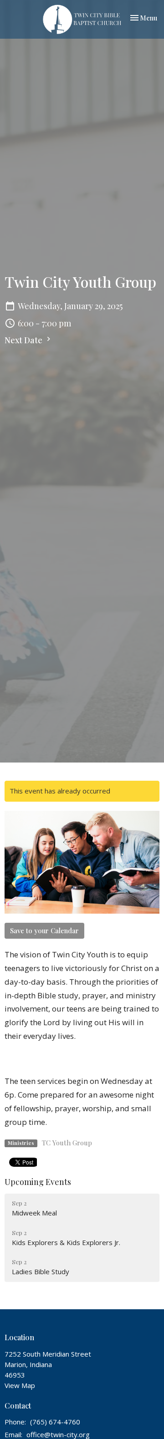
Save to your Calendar (44, 930)
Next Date (24, 340)
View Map (20, 1385)
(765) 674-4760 (55, 1421)
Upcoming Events (38, 1181)
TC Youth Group (67, 1142)
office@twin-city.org (58, 1434)
